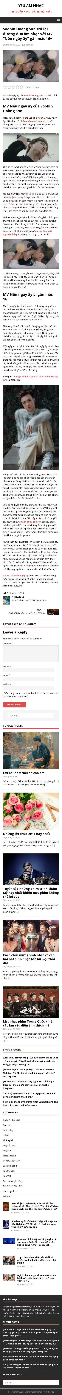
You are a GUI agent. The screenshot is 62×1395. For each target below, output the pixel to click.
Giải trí (6, 1135)
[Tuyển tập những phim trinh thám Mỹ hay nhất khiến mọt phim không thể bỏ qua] (31, 883)
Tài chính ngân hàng (13, 1181)
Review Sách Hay (11, 1160)
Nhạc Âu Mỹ (9, 1145)
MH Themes (49, 1392)
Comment (8, 643)
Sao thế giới (9, 1170)
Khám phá (8, 1140)
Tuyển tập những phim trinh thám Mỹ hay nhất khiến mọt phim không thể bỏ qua (31, 893)
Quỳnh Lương (16, 197)
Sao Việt (7, 1175)
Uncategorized (10, 1191)
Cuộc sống (8, 1130)
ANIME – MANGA (11, 1120)
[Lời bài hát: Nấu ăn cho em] (31, 767)
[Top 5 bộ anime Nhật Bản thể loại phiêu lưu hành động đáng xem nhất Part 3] (9, 1262)
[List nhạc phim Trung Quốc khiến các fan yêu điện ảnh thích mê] (31, 1016)
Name (6, 666)
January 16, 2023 (12, 44)
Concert (7, 1125)
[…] (45, 784)
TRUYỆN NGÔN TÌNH (13, 1186)
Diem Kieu (28, 44)
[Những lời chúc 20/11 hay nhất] (31, 828)
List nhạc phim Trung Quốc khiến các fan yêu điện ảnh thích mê (28, 1023)
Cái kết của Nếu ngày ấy (15, 575)
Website (7, 684)
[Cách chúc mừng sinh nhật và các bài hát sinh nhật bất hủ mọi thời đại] (31, 949)
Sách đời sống (10, 1165)
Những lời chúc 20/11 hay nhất (26, 834)
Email (6, 675)
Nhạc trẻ (7, 1150)
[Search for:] (31, 715)
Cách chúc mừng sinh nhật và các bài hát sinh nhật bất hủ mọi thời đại (29, 959)
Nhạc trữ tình (9, 1155)
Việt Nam (7, 1196)
